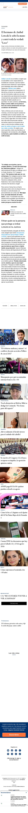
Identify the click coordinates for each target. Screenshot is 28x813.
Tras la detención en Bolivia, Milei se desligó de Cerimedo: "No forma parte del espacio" (14, 405)
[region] (14, 21)
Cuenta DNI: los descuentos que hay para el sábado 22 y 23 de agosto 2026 (14, 544)
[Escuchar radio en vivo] (2, 7)
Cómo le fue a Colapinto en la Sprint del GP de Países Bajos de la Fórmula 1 (14, 515)
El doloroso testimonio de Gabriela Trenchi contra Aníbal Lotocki (18, 213)
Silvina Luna (22, 305)
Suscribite (14, 735)
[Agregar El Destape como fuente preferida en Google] (14, 55)
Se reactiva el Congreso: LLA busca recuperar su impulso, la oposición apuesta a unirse (13, 460)
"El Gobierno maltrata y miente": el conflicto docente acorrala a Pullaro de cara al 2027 (14, 351)
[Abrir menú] (2, 4)
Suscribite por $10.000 (23, 3)
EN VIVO (25, 7)
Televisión (5, 305)
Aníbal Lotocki (13, 305)
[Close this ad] (27, 805)
